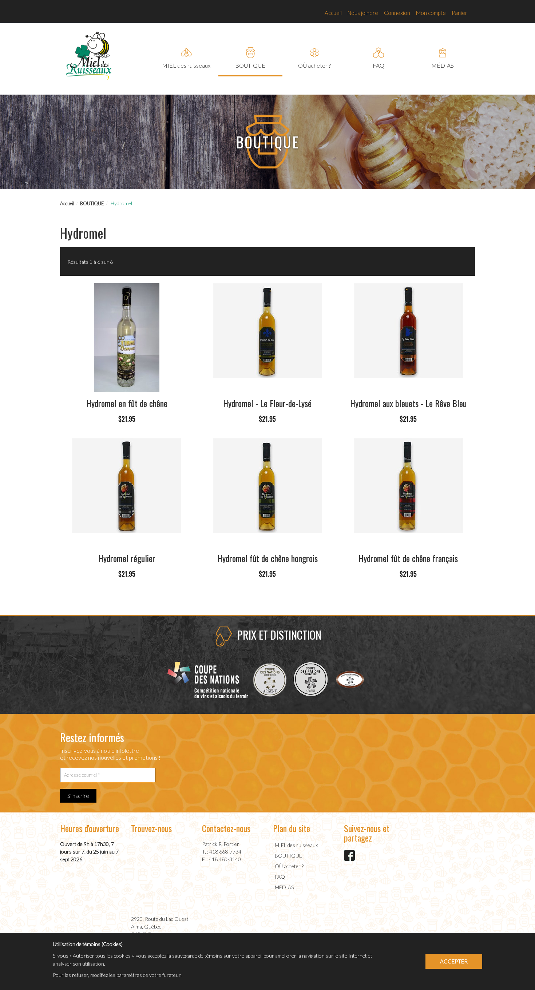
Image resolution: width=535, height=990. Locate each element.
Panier (459, 12)
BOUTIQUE (92, 203)
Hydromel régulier (126, 558)
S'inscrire (78, 795)
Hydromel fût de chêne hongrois (267, 558)
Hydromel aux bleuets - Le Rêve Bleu (408, 403)
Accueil (333, 12)
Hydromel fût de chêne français (408, 558)
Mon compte (431, 12)
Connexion (397, 12)
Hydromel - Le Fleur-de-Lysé (267, 403)
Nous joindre (363, 12)
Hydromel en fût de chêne (126, 403)
